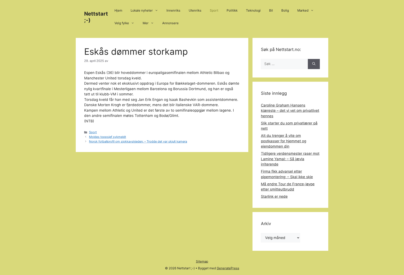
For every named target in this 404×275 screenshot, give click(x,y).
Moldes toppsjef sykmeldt (107, 137)
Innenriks (173, 10)
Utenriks (195, 10)
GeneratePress (228, 268)
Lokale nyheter (142, 10)
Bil (271, 10)
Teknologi (253, 10)
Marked (302, 10)
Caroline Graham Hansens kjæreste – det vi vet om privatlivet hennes (290, 110)
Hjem (118, 10)
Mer (146, 23)
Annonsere (170, 23)
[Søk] (314, 64)
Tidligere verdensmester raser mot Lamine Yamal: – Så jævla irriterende (290, 158)
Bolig (285, 10)
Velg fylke (121, 23)
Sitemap (202, 261)
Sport (214, 10)
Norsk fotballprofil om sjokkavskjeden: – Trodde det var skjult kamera (138, 141)
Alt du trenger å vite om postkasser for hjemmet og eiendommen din (283, 140)
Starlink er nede (274, 196)
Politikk (232, 10)
